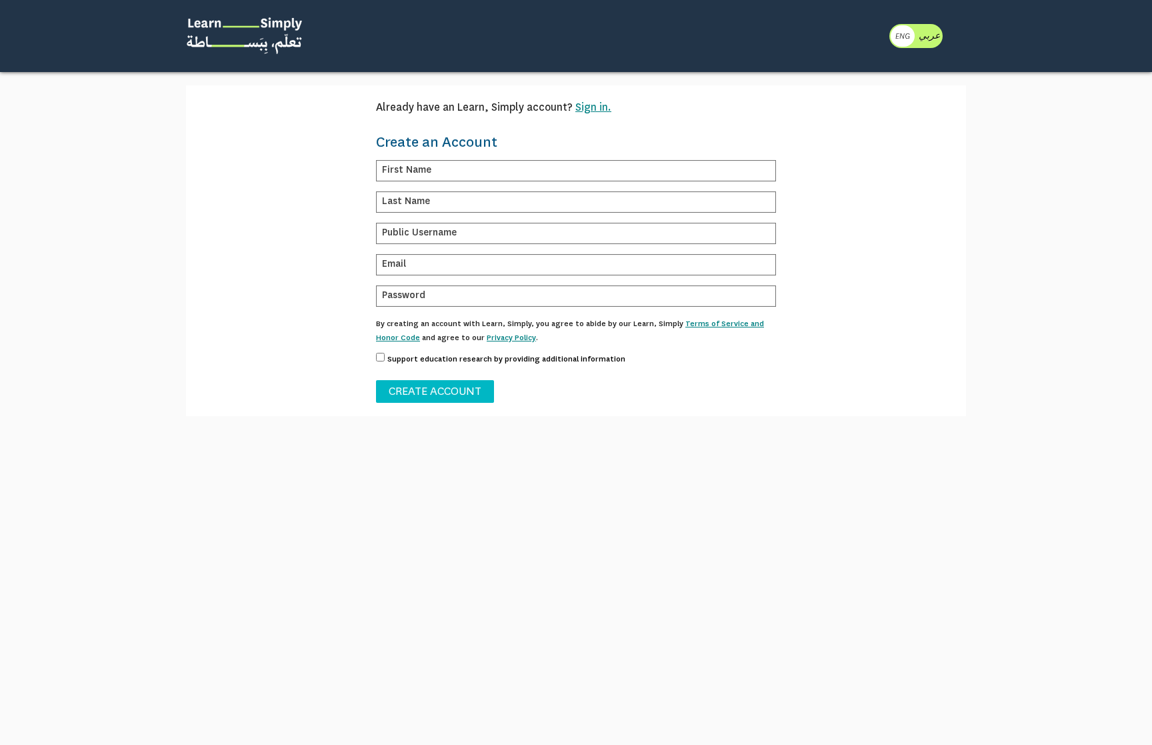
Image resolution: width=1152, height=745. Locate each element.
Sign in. (593, 107)
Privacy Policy (511, 337)
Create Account (435, 391)
